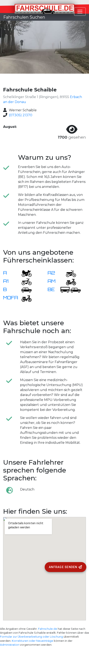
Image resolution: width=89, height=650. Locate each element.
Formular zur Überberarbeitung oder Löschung (31, 636)
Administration (9, 644)
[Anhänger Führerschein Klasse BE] (70, 290)
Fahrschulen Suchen (24, 17)
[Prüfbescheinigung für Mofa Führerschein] (24, 298)
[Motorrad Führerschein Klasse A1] (24, 281)
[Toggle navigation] (80, 11)
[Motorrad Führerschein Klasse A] (24, 273)
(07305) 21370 (20, 115)
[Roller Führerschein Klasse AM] (68, 281)
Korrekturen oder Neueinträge (32, 640)
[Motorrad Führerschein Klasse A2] (68, 273)
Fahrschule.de (47, 628)
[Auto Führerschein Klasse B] (24, 290)
